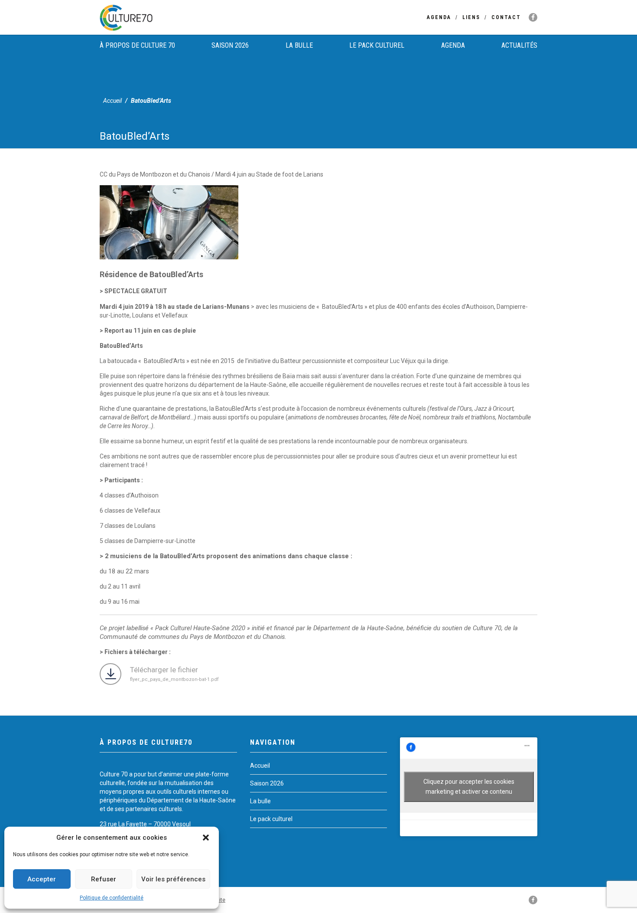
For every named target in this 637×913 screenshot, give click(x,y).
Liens (471, 17)
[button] (206, 837)
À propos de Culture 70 (137, 45)
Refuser (103, 879)
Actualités (519, 45)
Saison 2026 (230, 45)
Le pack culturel (376, 45)
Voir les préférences (173, 879)
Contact (506, 17)
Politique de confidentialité (111, 898)
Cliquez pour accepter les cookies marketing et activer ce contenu (468, 786)
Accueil (112, 100)
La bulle (299, 45)
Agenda (439, 17)
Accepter (41, 879)
